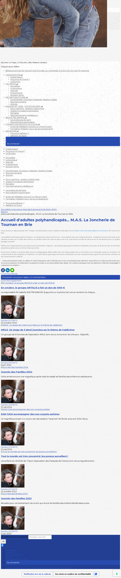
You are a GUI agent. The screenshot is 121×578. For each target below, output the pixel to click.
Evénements (16, 93)
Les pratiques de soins (20, 120)
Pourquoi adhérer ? (19, 133)
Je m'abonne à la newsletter (14, 537)
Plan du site (11, 550)
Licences (10, 552)
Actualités (15, 86)
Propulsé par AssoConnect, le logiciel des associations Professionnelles (39, 568)
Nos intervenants (18, 102)
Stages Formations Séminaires (24, 111)
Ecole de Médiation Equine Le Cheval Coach (31, 126)
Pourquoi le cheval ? (20, 79)
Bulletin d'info (17, 95)
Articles (13, 104)
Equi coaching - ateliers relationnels (27, 109)
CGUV (8, 557)
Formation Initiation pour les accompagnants (31, 129)
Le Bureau (15, 82)
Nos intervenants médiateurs (24, 115)
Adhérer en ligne (18, 135)
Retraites (14, 113)
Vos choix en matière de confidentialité (73, 574)
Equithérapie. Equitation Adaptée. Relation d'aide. (33, 100)
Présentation (16, 77)
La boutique (16, 88)
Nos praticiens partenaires (22, 122)
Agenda (14, 91)
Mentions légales (14, 555)
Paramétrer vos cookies (17, 559)
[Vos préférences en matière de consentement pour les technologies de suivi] (117, 574)
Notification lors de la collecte (37, 574)
